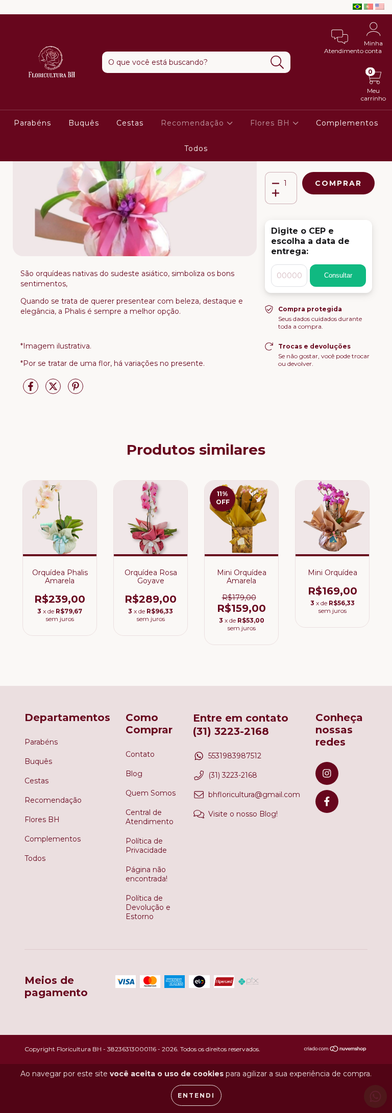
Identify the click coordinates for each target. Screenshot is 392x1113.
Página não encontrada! (146, 874)
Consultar (338, 275)
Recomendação (194, 123)
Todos (196, 148)
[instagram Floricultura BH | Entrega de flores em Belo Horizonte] (15, 7)
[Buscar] (277, 63)
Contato (140, 754)
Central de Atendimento (150, 817)
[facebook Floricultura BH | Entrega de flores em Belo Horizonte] (29, 7)
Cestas (129, 123)
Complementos (347, 123)
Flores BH (271, 123)
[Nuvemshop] (336, 1050)
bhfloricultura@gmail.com (254, 794)
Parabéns (32, 123)
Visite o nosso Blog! (243, 814)
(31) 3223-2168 (232, 775)
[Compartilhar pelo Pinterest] (75, 390)
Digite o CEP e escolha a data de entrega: (310, 241)
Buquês (83, 123)
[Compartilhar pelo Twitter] (54, 390)
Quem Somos (151, 793)
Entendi (196, 1095)
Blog (134, 773)
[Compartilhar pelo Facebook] (31, 390)
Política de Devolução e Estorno (148, 907)
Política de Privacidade (146, 845)
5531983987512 (234, 755)
